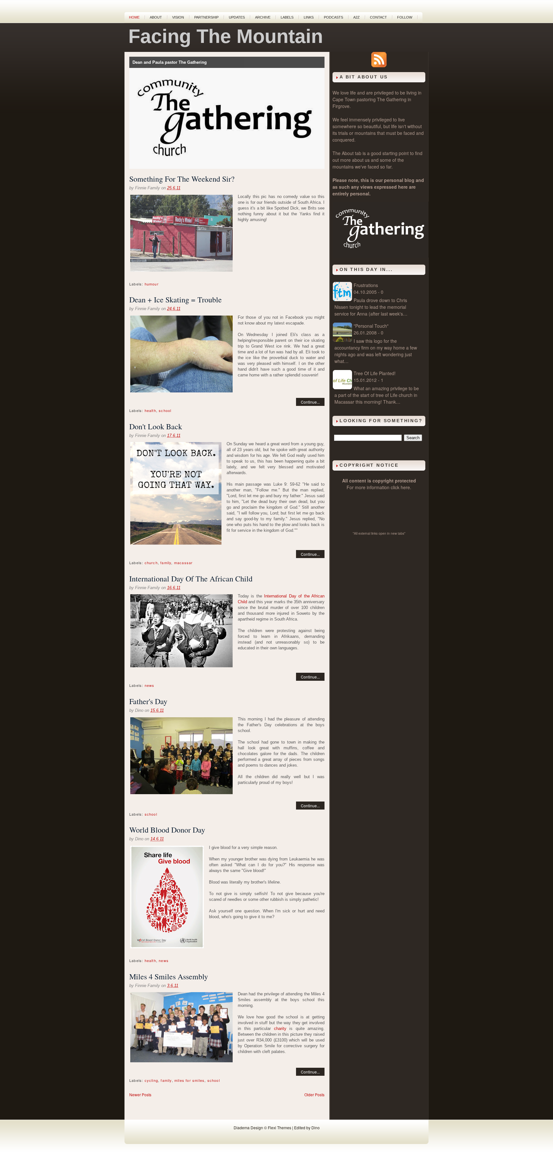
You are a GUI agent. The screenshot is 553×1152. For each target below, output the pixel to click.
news (150, 685)
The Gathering (391, 99)
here (405, 487)
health (150, 410)
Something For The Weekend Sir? (182, 178)
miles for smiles (189, 1080)
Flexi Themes (279, 1127)
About (156, 17)
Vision (178, 17)
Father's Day (148, 701)
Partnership (206, 17)
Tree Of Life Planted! (375, 373)
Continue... (310, 402)
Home (134, 17)
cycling (151, 1080)
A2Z (356, 17)
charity (280, 1028)
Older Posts (314, 1094)
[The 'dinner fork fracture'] (181, 355)
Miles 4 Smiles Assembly (168, 976)
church (151, 562)
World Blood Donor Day (167, 829)
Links (309, 17)
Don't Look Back (155, 426)
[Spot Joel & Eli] (181, 1028)
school (165, 410)
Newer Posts (140, 1094)
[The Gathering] (381, 255)
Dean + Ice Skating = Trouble (175, 299)
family (165, 562)
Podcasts (333, 17)
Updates (237, 17)
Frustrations (366, 285)
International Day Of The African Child (190, 578)
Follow (404, 17)
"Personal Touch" (371, 326)
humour (152, 283)
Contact (378, 17)
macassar (183, 562)
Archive (262, 17)
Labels (287, 17)
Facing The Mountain (225, 36)
